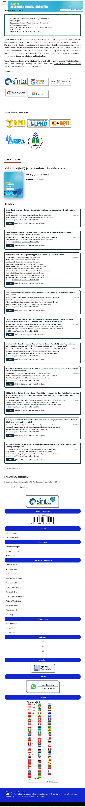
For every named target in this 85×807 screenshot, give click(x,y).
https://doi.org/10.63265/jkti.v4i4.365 (25, 431)
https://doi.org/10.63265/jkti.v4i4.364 (25, 407)
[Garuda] (43, 651)
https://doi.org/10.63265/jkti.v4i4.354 (25, 356)
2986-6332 (25, 25)
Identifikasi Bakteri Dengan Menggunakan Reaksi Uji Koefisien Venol (35, 255)
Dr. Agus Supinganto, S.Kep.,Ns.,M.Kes (37, 27)
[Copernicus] (43, 646)
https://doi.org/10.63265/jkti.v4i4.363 (25, 380)
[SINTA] (42, 508)
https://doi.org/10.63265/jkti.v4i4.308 (25, 219)
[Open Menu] (4, 2)
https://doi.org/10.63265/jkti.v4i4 (41, 175)
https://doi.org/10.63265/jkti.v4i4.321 (25, 242)
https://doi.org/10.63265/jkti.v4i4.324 (25, 306)
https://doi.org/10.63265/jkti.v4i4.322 (25, 280)
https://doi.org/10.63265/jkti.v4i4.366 (25, 456)
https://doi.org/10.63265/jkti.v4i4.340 (25, 331)
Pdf (10, 223)
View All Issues (11, 468)
